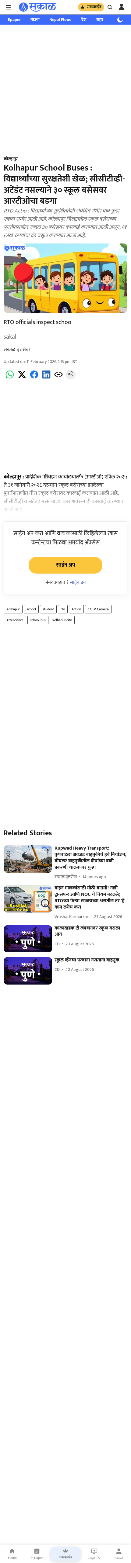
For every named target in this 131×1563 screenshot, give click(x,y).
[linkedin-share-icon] (46, 378)
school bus (38, 620)
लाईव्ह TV (94, 1558)
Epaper (14, 19)
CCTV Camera (98, 609)
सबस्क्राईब (94, 7)
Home (12, 1558)
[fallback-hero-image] (28, 859)
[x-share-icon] (22, 378)
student (48, 609)
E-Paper (37, 1558)
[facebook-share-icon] (34, 378)
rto (63, 609)
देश (84, 19)
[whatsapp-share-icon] (10, 378)
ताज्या (35, 19)
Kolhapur (13, 609)
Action (76, 609)
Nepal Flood (60, 19)
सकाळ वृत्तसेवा (17, 350)
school (31, 609)
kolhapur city (62, 620)
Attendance (14, 620)
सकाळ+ (118, 1558)
